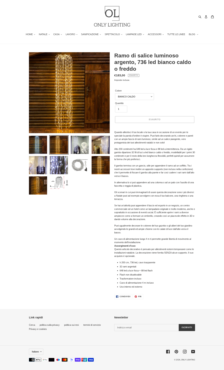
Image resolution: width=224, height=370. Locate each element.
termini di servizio (92, 325)
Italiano (35, 351)
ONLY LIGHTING (188, 360)
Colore (118, 90)
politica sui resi (71, 325)
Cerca (32, 325)
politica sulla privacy (50, 325)
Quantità (119, 103)
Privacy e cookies (38, 329)
